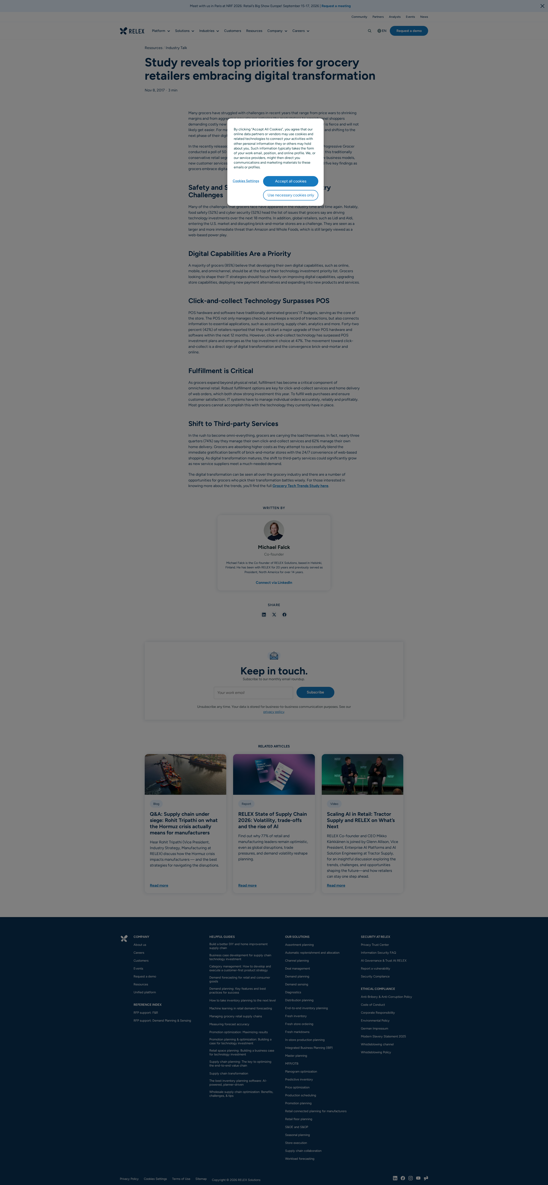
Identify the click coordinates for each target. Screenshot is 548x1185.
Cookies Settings (246, 181)
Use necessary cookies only (291, 195)
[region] (275, 162)
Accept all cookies (290, 181)
